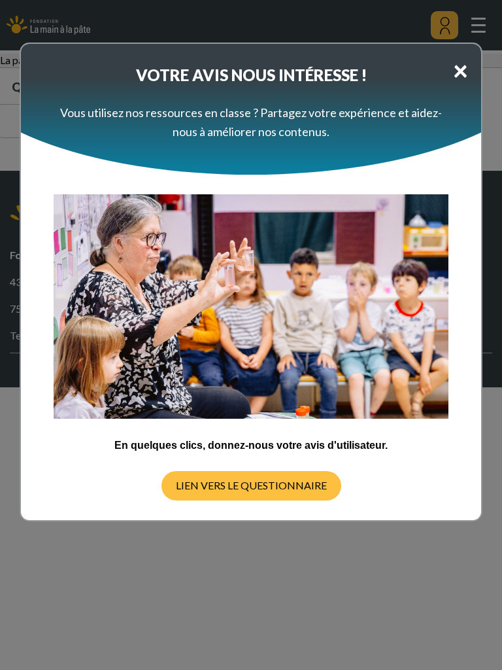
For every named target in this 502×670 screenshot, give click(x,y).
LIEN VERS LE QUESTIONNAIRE (251, 485)
